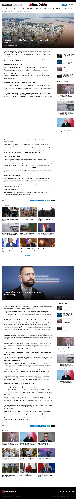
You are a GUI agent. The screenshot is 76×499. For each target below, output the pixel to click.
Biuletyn (64, 4)
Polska (14, 8)
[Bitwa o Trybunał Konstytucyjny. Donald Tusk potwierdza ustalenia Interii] (46, 468)
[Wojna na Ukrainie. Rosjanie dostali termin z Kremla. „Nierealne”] (28, 227)
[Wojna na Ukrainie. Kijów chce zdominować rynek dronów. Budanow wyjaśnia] (46, 212)
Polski (15, 4)
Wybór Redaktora (56, 8)
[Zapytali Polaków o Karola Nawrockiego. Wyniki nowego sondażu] (65, 89)
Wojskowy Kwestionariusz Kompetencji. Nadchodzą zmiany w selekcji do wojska (9, 475)
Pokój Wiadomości (11, 45)
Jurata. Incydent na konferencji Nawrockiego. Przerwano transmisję (10, 459)
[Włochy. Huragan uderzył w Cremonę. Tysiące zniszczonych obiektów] (28, 212)
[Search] (72, 8)
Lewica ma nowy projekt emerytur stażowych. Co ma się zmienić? (27, 474)
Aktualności (8, 8)
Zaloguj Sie (71, 4)
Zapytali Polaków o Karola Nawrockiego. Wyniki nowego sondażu (66, 96)
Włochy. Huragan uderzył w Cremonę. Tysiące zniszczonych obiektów (28, 218)
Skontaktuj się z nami (69, 1)
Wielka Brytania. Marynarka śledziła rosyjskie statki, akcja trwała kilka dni (10, 234)
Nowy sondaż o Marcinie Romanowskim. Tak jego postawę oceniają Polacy (45, 444)
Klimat (45, 8)
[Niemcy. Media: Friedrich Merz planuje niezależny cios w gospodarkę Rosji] (10, 242)
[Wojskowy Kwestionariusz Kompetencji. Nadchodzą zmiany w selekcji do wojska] (10, 468)
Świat (23, 8)
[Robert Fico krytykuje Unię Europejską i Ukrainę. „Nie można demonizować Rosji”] (46, 227)
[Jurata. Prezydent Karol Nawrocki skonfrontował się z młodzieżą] (28, 452)
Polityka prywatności (56, 1)
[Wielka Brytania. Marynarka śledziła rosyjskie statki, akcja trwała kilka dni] (10, 227)
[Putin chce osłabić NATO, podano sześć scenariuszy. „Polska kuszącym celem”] (28, 242)
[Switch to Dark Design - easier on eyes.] (73, 8)
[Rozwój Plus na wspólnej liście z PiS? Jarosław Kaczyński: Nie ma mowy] (65, 122)
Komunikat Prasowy (66, 8)
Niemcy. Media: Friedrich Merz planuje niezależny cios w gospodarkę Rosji (10, 250)
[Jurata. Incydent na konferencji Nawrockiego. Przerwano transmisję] (10, 452)
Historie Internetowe (7, 4)
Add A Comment (28, 255)
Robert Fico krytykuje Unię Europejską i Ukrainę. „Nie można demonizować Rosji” (46, 234)
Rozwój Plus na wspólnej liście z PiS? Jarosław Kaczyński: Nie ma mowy (67, 130)
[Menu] (2, 8)
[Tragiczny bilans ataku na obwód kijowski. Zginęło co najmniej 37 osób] (46, 242)
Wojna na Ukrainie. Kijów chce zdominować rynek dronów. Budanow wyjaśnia (46, 219)
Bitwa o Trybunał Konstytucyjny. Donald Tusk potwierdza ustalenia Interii (45, 475)
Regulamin (63, 1)
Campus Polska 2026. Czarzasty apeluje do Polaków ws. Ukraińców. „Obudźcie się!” (45, 460)
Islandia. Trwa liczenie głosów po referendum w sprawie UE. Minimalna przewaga (23, 1)
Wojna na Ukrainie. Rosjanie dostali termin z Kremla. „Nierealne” (27, 234)
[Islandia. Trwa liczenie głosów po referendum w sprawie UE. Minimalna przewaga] (10, 212)
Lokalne (18, 8)
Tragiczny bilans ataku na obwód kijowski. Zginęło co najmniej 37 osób (46, 249)
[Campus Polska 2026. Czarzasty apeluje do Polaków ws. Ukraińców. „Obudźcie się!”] (46, 452)
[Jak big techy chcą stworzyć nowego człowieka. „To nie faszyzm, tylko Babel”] (59, 62)
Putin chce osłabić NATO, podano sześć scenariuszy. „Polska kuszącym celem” (28, 250)
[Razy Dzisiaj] (38, 4)
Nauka (36, 8)
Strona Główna (4, 11)
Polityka (31, 8)
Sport (41, 8)
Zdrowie (49, 8)
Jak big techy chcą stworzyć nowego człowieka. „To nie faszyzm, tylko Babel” (68, 62)
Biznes (27, 8)
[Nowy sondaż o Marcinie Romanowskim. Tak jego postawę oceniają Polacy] (46, 437)
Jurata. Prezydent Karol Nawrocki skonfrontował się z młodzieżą (27, 459)
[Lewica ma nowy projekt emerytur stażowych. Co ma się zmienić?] (28, 468)
